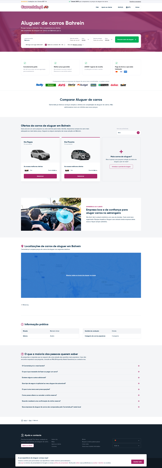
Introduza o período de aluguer (121, 167)
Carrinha (54, 446)
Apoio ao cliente (107, 7)
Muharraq (26, 305)
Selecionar (40, 176)
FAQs (53, 442)
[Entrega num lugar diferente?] (24, 45)
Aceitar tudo (138, 462)
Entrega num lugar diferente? (34, 45)
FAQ (97, 7)
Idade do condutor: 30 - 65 (55, 45)
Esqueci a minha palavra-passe (91, 442)
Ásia (30, 420)
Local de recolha (28, 38)
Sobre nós (55, 439)
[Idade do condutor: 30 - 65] (46, 45)
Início (25, 420)
